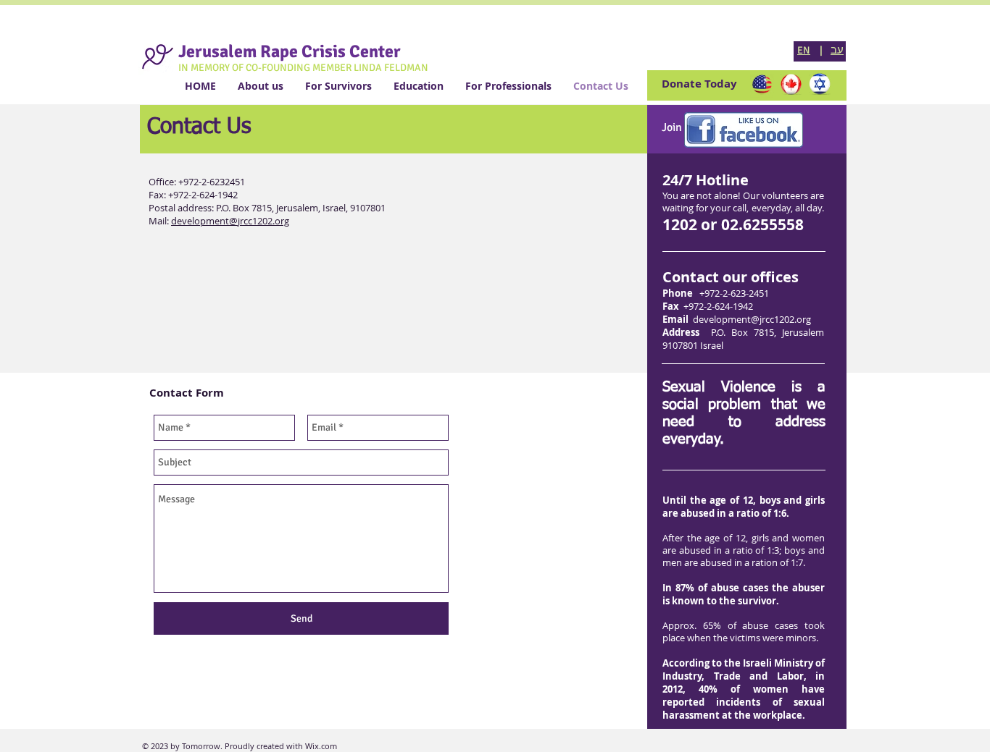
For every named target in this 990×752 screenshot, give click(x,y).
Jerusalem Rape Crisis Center (289, 51)
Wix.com (320, 745)
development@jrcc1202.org (752, 319)
